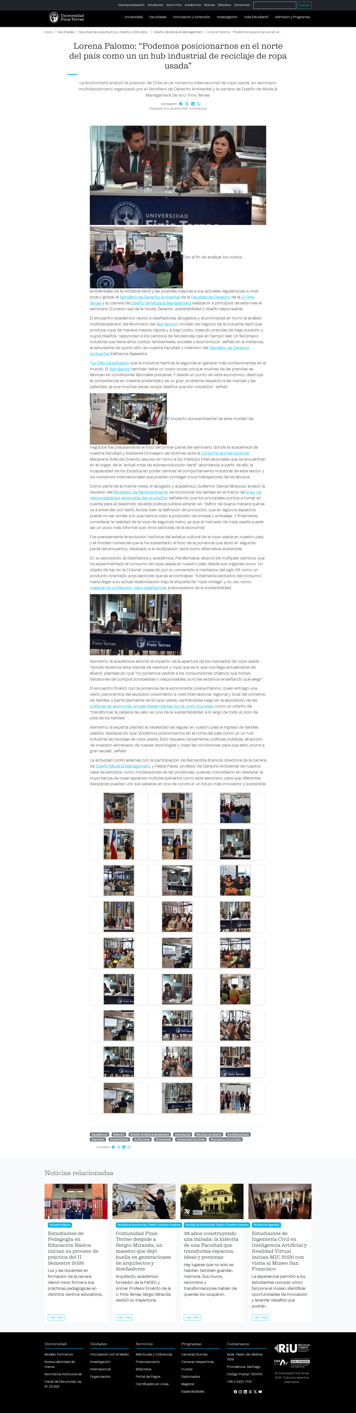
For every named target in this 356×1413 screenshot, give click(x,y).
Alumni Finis (174, 5)
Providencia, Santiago (244, 1366)
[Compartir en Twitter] (187, 104)
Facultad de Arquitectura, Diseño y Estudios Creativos (148, 1225)
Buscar (305, 5)
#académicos (99, 1134)
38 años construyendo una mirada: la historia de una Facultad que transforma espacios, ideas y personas (211, 1245)
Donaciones (242, 5)
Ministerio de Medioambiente (141, 492)
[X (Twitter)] (255, 1392)
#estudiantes (183, 1134)
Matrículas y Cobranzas (154, 1354)
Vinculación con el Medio (109, 1354)
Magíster (188, 1384)
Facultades (157, 17)
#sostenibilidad (119, 1139)
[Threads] (250, 1392)
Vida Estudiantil (256, 17)
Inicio (48, 32)
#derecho (118, 1134)
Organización (100, 1376)
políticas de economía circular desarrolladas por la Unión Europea (151, 706)
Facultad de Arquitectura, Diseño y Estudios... (114, 32)
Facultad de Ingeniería (266, 1225)
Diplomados (190, 1376)
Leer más (56, 1317)
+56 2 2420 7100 (239, 1381)
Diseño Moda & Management (123, 766)
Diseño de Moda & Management (178, 32)
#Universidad (163, 1139)
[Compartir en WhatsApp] (199, 104)
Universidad (133, 17)
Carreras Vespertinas (197, 1361)
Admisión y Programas (292, 17)
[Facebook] (235, 1392)
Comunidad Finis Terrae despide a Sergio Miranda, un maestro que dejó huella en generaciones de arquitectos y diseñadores (143, 1251)
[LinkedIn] (245, 1392)
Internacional (100, 1369)
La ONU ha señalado (110, 363)
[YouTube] (260, 1392)
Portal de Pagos (148, 1376)
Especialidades (192, 1391)
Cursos (186, 1369)
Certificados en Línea (152, 1384)
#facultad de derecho (208, 1134)
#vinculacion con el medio (226, 1139)
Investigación (227, 17)
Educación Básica (59, 1225)
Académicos (193, 5)
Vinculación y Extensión (191, 17)
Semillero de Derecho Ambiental (150, 297)
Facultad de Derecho (210, 297)
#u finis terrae (142, 1139)
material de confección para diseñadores (128, 588)
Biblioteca (224, 5)
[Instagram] (240, 1392)
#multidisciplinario (238, 1134)
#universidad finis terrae (191, 1139)
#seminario (97, 1139)
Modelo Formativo (58, 1354)
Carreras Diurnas (194, 1354)
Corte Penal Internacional (224, 453)
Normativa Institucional (63, 1374)
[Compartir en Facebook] (181, 104)
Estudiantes (155, 5)
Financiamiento (148, 1361)
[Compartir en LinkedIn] (193, 104)
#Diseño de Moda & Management (149, 1134)
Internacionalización (131, 5)
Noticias (209, 5)
